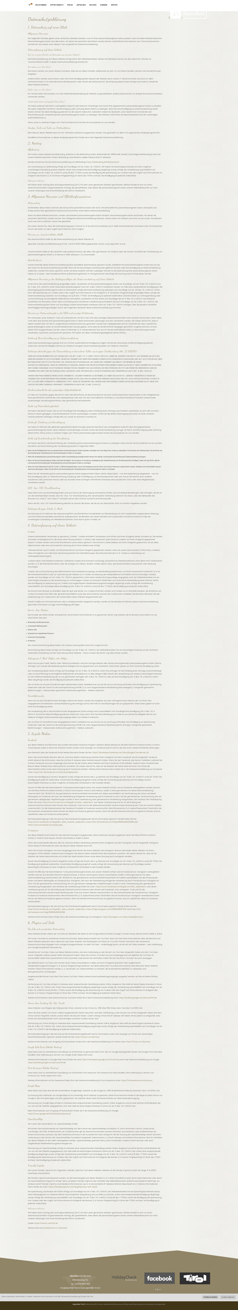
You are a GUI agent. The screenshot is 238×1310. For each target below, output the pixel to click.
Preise (70, 5)
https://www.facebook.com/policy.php (45, 825)
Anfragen (81, 5)
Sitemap (128, 1304)
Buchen (92, 5)
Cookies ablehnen (227, 1297)
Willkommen (40, 5)
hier (91, 1296)
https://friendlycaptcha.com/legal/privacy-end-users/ (73, 1187)
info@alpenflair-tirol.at (70, 1288)
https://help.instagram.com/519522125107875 (107, 909)
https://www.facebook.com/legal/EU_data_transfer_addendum (57, 822)
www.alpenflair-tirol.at (90, 1288)
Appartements (56, 5)
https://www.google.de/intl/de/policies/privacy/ (49, 1113)
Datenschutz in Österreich (55, 1228)
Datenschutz (90, 1304)
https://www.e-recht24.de (46, 1223)
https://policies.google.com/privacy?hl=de (138, 997)
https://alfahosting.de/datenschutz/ (102, 162)
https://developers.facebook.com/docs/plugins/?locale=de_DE (120, 752)
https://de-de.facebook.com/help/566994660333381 (110, 822)
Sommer (103, 5)
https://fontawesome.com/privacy (136, 1080)
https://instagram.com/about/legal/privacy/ (123, 917)
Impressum (119, 1304)
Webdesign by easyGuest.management (149, 1304)
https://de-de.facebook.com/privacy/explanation (55, 772)
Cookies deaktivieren (105, 1304)
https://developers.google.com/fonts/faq (100, 1059)
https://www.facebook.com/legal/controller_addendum (68, 802)
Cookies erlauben (210, 1297)
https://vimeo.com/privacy (87, 1037)
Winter (114, 5)
